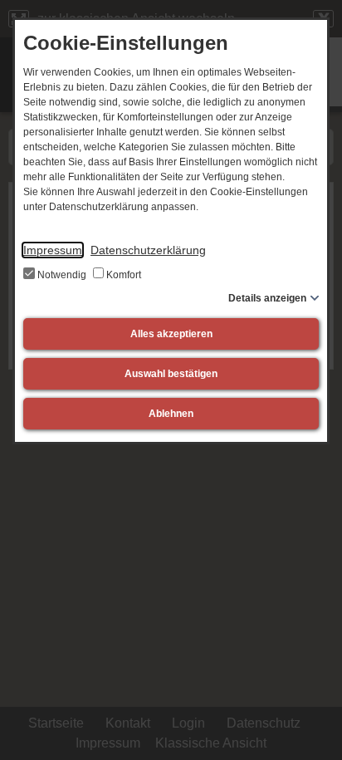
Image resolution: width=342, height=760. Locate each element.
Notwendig (62, 275)
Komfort (122, 275)
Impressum (52, 250)
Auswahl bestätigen (171, 374)
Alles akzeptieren (171, 334)
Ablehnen (171, 413)
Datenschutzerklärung (148, 250)
